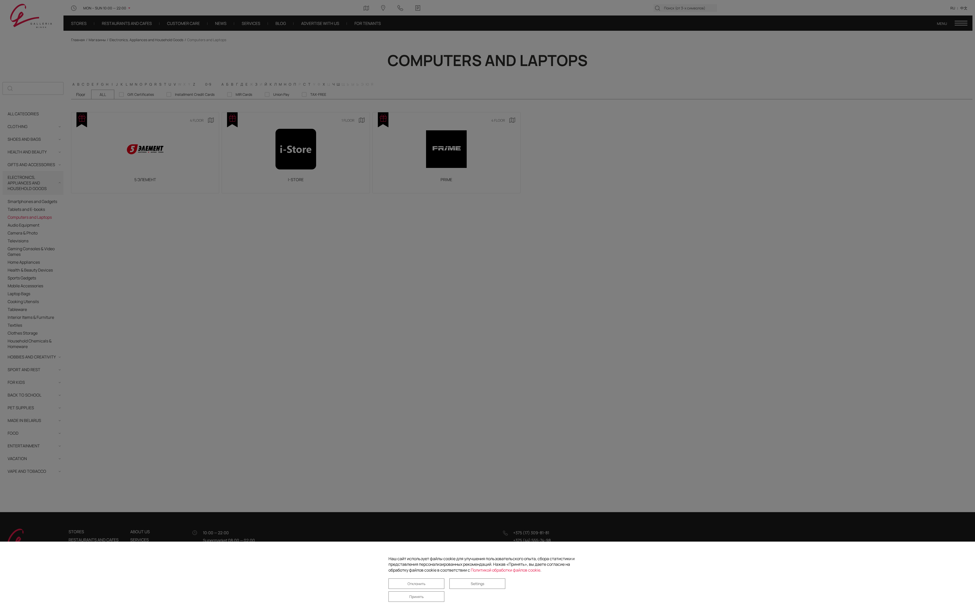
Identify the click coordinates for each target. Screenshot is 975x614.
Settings (477, 583)
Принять (416, 596)
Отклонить (416, 583)
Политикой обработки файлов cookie (505, 570)
